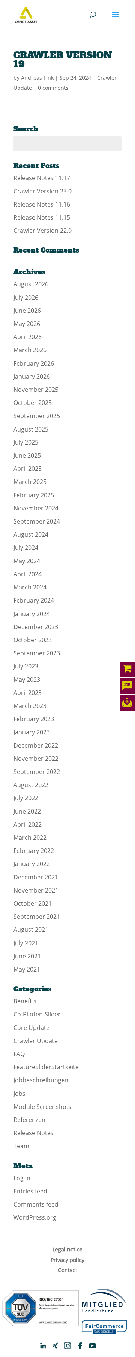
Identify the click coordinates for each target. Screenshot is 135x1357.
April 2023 (28, 693)
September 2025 (37, 416)
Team (21, 1146)
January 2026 (32, 376)
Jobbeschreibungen (41, 1080)
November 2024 (36, 508)
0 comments (53, 87)
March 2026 (30, 350)
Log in (22, 1178)
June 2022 (27, 811)
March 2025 (30, 482)
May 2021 (27, 969)
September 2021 (37, 916)
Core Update (32, 1028)
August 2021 (31, 929)
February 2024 (34, 600)
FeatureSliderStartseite (46, 1067)
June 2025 (27, 455)
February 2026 (34, 363)
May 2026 (27, 324)
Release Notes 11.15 (42, 217)
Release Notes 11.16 (42, 204)
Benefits (25, 1001)
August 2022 (31, 785)
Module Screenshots (43, 1107)
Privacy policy (67, 1259)
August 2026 (31, 284)
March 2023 (30, 706)
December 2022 (36, 745)
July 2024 (26, 547)
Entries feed (30, 1191)
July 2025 (26, 442)
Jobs (20, 1093)
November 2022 (36, 758)
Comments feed (36, 1204)
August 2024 (31, 534)
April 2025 (28, 468)
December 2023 (36, 627)
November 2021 (36, 890)
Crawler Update (36, 1041)
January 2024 (32, 614)
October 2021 (33, 903)
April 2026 (28, 337)
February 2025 (34, 495)
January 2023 (32, 732)
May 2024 (27, 561)
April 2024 (28, 574)
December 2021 (36, 877)
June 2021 (27, 956)
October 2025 (33, 403)
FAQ (19, 1054)
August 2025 (31, 429)
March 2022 (30, 837)
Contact (67, 1270)
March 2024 (30, 587)
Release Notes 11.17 (42, 178)
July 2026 (26, 297)
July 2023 (26, 666)
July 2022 (26, 798)
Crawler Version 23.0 (43, 191)
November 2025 (36, 389)
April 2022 (28, 824)
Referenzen (29, 1120)
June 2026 (27, 311)
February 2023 (34, 719)
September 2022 (37, 772)
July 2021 (26, 943)
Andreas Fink (37, 77)
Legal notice (67, 1249)
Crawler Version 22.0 (43, 230)
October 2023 (33, 640)
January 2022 (32, 864)
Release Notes (34, 1133)
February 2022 (34, 851)
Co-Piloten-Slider (37, 1014)
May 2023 (27, 680)
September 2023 (37, 653)
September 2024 (37, 521)
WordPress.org (35, 1217)
